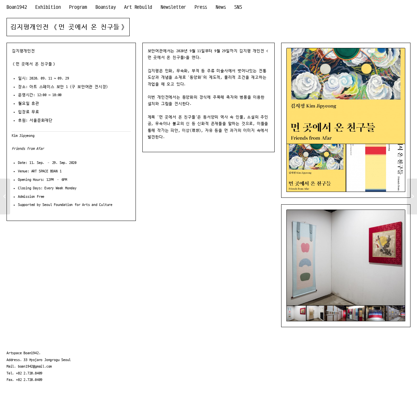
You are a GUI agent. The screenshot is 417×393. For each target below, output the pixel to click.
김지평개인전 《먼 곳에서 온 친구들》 (68, 27)
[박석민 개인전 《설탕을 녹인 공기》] (5, 196)
